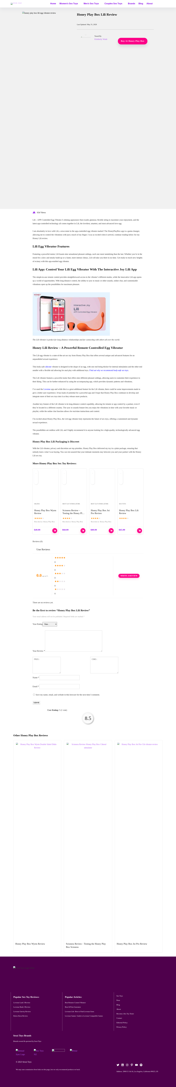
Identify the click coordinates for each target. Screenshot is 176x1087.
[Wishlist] (162, 3)
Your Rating (38, 624)
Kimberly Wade (100, 39)
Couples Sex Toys (113, 3)
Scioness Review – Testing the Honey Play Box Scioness (73, 513)
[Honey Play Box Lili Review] (130, 487)
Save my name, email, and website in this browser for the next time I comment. (68, 695)
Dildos (37, 504)
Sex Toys (122, 504)
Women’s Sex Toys (68, 3)
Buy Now (54, 530)
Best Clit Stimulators (71, 504)
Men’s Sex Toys (91, 3)
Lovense (47, 389)
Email (36, 686)
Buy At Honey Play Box (139, 530)
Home (53, 3)
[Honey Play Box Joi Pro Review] (102, 487)
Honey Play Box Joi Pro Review (132, 943)
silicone (48, 367)
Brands (131, 3)
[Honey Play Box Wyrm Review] (45, 487)
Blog (141, 3)
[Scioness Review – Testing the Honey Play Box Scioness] (73, 487)
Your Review (39, 651)
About (149, 3)
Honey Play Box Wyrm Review (30, 943)
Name (36, 677)
